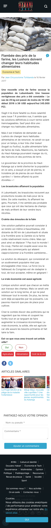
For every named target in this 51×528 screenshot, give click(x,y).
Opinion (39, 469)
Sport (24, 480)
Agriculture (8, 354)
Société (38, 477)
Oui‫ (27, 519)
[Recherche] (45, 6)
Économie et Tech (11, 72)
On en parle (14, 492)
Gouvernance (11, 469)
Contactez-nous (31, 492)
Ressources (38, 473)
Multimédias (26, 469)
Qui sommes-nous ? (15, 488)
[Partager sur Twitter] (10, 363)
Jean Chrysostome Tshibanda (19, 77)
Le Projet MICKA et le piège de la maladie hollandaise (11, 392)
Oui (7, 347)
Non (21, 347)
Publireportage (22, 473)
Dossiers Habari (13, 465)
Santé (28, 477)
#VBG (13, 462)
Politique (8, 473)
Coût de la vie (38, 354)
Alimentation (22, 354)
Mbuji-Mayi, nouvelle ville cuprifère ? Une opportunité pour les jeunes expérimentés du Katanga (34, 395)
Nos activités (35, 488)
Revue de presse (14, 477)
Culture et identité (28, 462)
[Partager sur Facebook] (4, 363)
